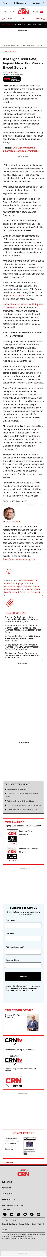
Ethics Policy (8, 1200)
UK (37, 12)
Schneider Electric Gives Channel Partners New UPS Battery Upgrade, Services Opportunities (22, 647)
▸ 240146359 (34, 46)
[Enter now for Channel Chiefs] (13, 861)
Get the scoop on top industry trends (20, 1050)
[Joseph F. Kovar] (9, 519)
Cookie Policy (37, 1224)
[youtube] (24, 1214)
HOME (6, 46)
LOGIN (39, 19)
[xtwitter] (18, 1214)
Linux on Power (16, 295)
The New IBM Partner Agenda (14, 1016)
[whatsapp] (38, 1214)
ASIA (5, 12)
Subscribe (9, 1149)
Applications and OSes (27, 586)
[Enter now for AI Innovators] (13, 844)
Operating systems (12, 589)
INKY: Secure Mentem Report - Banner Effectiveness (24, 805)
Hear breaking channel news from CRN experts (21, 1070)
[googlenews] (31, 1214)
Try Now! (36, 3)
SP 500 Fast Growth (35, 24)
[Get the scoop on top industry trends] (13, 1060)
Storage (34, 592)
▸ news (12, 46)
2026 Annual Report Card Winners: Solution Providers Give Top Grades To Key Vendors (22, 655)
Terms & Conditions (9, 1224)
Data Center (9, 51)
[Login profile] (44, 18)
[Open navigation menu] (4, 19)
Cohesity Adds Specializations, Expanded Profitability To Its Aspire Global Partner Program (21, 619)
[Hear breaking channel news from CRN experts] (13, 1082)
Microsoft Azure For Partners (16, 789)
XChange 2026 (20, 24)
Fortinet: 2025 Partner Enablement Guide (20, 801)
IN (10, 12)
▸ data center (22, 46)
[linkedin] (11, 1214)
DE (33, 12)
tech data (8, 586)
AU (14, 12)
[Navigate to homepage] (23, 14)
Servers (23, 592)
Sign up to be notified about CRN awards (22, 826)
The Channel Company (12, 1205)
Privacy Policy (24, 1224)
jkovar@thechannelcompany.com (19, 559)
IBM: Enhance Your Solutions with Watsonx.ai (22, 809)
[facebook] (4, 1214)
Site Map (5, 1230)
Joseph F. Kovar (11, 72)
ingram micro (25, 583)
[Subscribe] (30, 1155)
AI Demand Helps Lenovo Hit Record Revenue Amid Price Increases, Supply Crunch (22, 638)
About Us (6, 1188)
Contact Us (7, 1194)
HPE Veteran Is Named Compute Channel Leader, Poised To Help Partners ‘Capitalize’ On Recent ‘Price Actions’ (23, 628)
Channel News (31, 589)
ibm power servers (27, 580)
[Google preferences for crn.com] (12, 79)
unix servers (9, 583)
